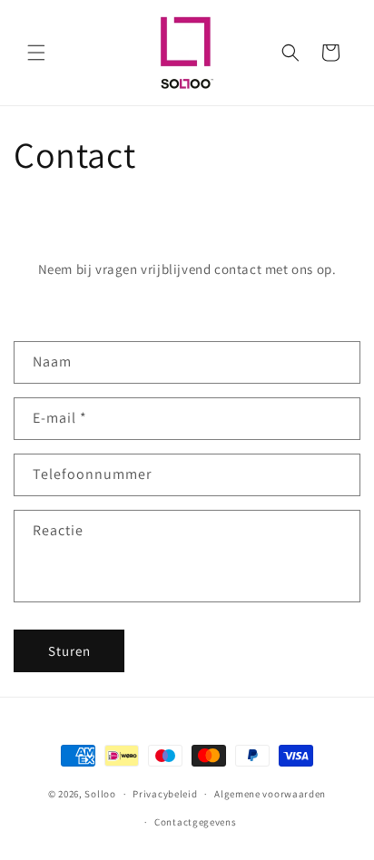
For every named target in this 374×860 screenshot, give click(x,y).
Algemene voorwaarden (270, 793)
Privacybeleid (165, 793)
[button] (36, 53)
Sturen (69, 651)
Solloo (99, 793)
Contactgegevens (195, 822)
